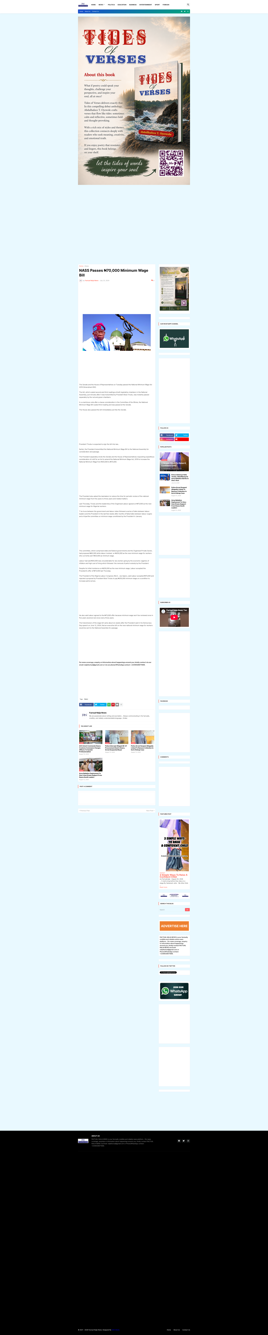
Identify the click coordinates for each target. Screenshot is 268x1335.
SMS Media (115, 1330)
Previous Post (85, 810)
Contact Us (95, 11)
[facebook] (181, 11)
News (101, 5)
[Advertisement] (134, 224)
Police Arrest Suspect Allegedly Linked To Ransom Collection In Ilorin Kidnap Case (142, 748)
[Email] (117, 704)
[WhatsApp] (109, 704)
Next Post (149, 810)
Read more (163, 887)
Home (93, 5)
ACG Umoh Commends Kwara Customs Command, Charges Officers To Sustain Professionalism (90, 749)
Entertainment (145, 5)
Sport (157, 5)
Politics (111, 5)
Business (133, 5)
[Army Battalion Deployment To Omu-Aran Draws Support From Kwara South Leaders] (165, 502)
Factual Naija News (97, 713)
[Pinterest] (113, 704)
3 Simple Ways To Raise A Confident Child (173, 876)
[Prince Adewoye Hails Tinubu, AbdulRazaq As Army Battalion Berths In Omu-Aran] (165, 477)
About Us (87, 11)
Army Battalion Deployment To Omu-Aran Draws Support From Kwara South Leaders (90, 775)
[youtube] (182, 439)
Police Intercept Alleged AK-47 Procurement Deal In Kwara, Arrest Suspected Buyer (116, 748)
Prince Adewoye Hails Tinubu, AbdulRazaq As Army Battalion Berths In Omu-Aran (180, 477)
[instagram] (187, 11)
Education (122, 5)
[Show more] (121, 704)
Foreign (166, 5)
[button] (188, 5)
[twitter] (184, 11)
